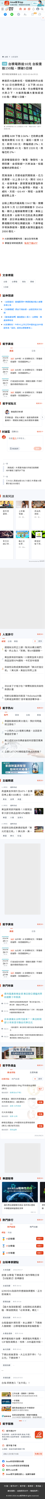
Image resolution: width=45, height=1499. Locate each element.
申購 (40, 1102)
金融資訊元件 (22, 1491)
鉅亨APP (14, 1486)
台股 (6, 57)
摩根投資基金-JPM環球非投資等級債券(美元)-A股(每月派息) (18, 1124)
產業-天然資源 (15, 1106)
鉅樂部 (30, 1486)
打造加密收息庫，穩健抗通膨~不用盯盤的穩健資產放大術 (26, 383)
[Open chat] (39, 14)
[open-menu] (2, 9)
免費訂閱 (38, 1454)
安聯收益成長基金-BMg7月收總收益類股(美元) (19, 1087)
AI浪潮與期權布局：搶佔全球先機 (21, 238)
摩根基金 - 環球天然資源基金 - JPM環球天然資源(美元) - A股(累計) (19, 1100)
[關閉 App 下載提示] (2, 3)
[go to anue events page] (33, 9)
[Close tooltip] (38, 20)
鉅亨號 (22, 1486)
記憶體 (11, 1238)
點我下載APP (31, 242)
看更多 (39, 343)
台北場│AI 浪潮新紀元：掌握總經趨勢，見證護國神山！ (26, 371)
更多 (40, 641)
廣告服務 (11, 1491)
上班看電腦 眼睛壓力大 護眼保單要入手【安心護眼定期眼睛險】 (22, 512)
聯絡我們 (34, 1491)
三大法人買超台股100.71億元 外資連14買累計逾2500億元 (23, 482)
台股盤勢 (14, 57)
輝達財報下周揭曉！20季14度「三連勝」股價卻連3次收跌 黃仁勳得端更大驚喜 (38, 542)
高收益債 (13, 1129)
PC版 (6, 1486)
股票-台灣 (13, 1116)
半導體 (11, 1252)
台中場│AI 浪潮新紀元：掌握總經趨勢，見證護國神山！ (26, 360)
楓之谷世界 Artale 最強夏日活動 (22, 542)
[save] (32, 14)
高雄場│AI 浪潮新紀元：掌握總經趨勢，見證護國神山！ (26, 394)
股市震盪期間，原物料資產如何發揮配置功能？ (6, 512)
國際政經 (13, 787)
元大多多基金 (7, 1112)
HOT (12, 359)
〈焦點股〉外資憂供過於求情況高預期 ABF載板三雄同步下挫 (22, 469)
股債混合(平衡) (15, 1092)
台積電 (11, 1245)
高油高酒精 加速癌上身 (37, 512)
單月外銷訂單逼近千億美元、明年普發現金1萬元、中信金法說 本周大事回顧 (6, 542)
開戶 (40, 1088)
